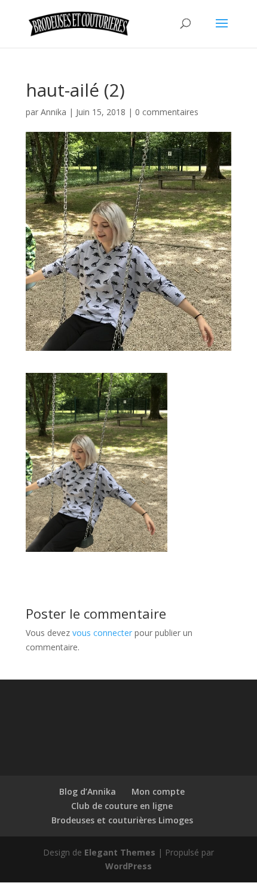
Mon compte (158, 791)
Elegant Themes (119, 852)
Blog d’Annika (87, 791)
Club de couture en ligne (122, 805)
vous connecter (102, 632)
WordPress (128, 866)
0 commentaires (166, 112)
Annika (53, 112)
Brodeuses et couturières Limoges (122, 820)
